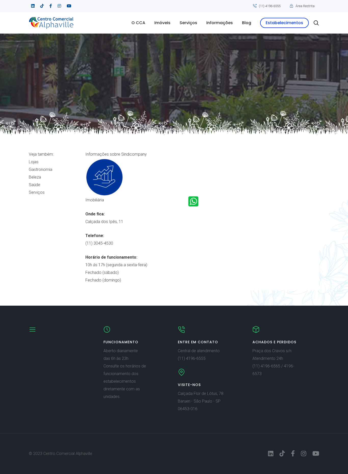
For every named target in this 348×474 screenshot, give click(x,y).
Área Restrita (305, 6)
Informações (219, 23)
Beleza (35, 177)
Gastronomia (40, 169)
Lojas (33, 161)
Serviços (188, 23)
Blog (246, 23)
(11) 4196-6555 (269, 6)
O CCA (138, 23)
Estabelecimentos (284, 23)
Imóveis (162, 23)
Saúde (34, 184)
